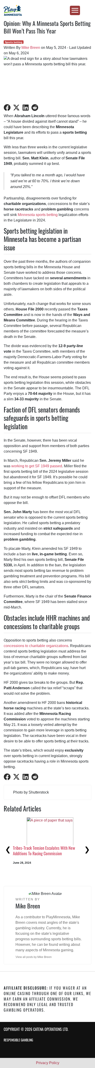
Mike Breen (30, 48)
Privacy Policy (47, 1063)
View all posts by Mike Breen (34, 957)
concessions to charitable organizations (36, 646)
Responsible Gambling (18, 1040)
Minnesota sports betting (38, 215)
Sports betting (13, 42)
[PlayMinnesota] (47, 10)
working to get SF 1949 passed (36, 466)
